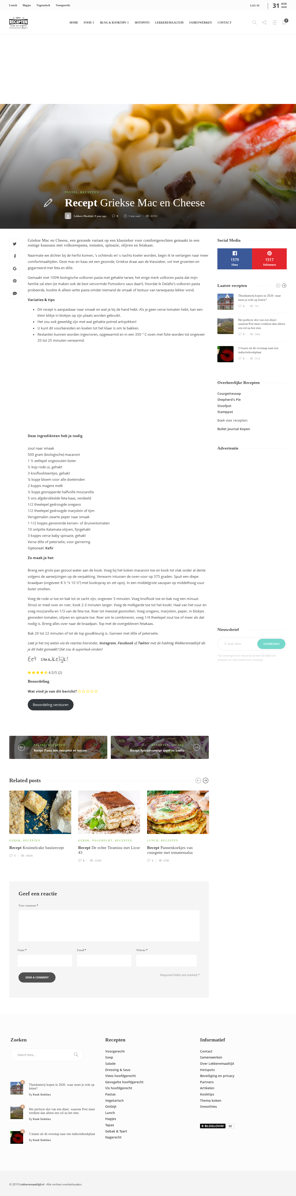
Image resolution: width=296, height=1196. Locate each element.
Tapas (109, 1125)
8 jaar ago (100, 216)
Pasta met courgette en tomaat (60, 750)
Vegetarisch (43, 5)
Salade (177, 745)
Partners (207, 1082)
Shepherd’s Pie (229, 399)
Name (22, 950)
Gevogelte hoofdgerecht (124, 1082)
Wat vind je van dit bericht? (52, 691)
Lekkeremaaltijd (169, 22)
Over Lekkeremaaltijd (217, 1063)
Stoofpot (224, 406)
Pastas (71, 192)
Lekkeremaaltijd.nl (31, 1184)
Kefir (49, 548)
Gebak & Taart (116, 1131)
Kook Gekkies (42, 1094)
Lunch (13, 5)
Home (74, 22)
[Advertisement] (148, 69)
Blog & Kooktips (113, 22)
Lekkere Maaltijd (83, 216)
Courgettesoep (229, 393)
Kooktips (207, 1094)
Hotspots (142, 22)
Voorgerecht (63, 5)
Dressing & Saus (117, 1070)
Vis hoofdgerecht (118, 1088)
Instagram (107, 643)
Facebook (125, 643)
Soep (109, 1057)
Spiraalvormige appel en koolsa (157, 750)
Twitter (143, 643)
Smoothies (208, 1106)
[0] (16, 1088)
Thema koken (210, 1100)
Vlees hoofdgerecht (120, 1076)
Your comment (28, 905)
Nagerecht (102, 840)
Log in (254, 5)
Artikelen (207, 1088)
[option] (40, 823)
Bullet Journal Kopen (233, 429)
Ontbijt (111, 1106)
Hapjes (27, 5)
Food (88, 22)
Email (81, 950)
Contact (224, 22)
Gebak (15, 840)
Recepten (89, 192)
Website (142, 950)
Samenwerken (200, 22)
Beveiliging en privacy (217, 1076)
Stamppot (225, 412)
